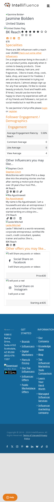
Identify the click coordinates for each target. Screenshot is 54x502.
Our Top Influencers (27, 369)
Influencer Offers (27, 378)
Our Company (43, 339)
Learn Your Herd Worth (41, 383)
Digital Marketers (27, 353)
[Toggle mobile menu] (48, 5)
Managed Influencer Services (43, 397)
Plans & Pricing (26, 361)
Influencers (27, 346)
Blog (40, 354)
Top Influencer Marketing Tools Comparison (43, 366)
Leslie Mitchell (13, 225)
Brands (26, 341)
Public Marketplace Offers (27, 388)
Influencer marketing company (43, 409)
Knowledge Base (43, 347)
